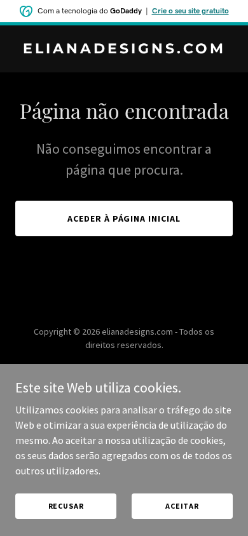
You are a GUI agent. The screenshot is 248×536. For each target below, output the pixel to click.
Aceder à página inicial (124, 218)
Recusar (66, 506)
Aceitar (182, 506)
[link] (124, 49)
